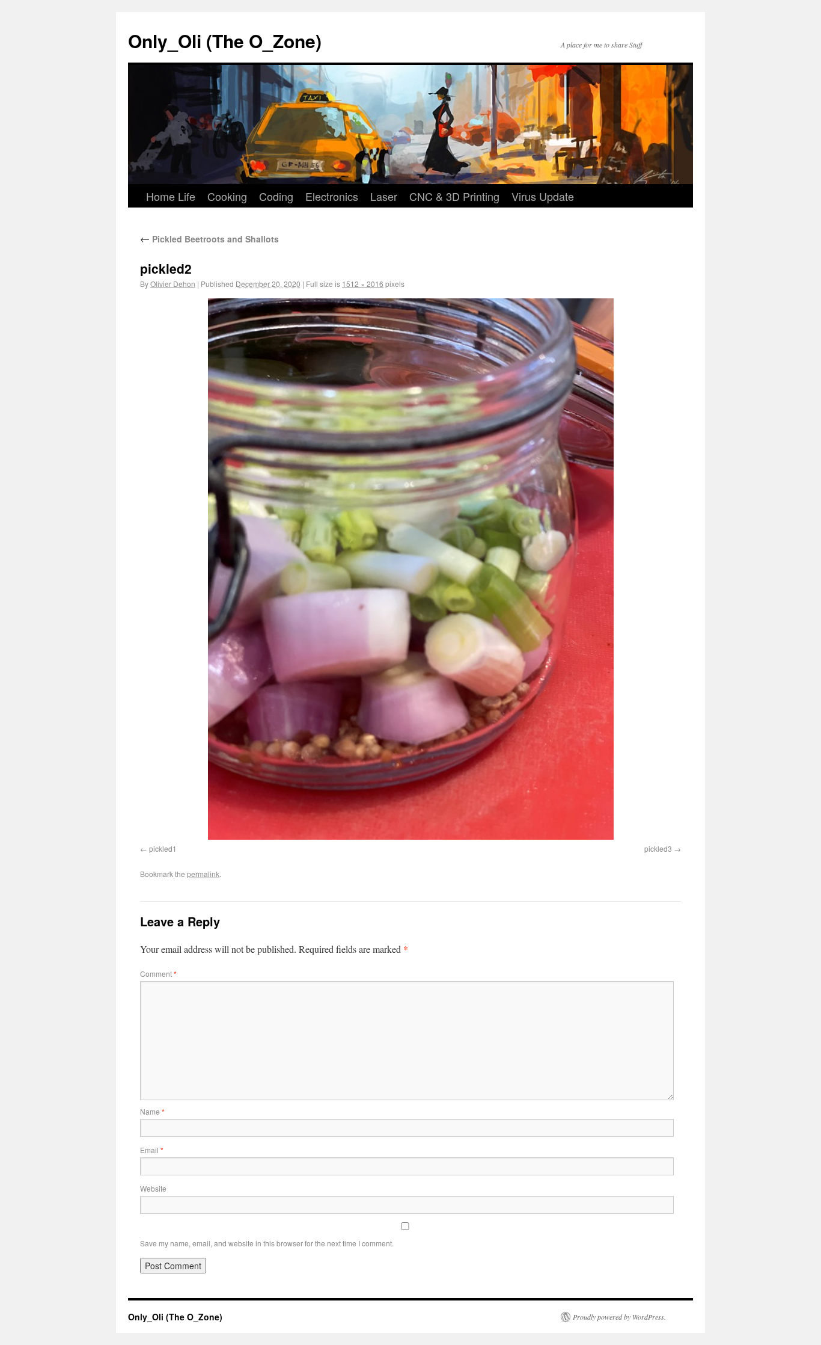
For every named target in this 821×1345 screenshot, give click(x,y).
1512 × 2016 (362, 284)
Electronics (331, 196)
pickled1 (163, 848)
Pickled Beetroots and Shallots (209, 239)
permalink (203, 874)
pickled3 (658, 848)
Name (152, 1111)
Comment (158, 973)
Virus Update (542, 196)
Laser (383, 196)
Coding (276, 196)
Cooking (227, 196)
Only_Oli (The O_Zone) (225, 41)
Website (153, 1188)
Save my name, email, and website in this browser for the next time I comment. (267, 1243)
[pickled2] (410, 569)
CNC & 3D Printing (454, 196)
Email (151, 1150)
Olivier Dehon (172, 284)
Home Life (170, 196)
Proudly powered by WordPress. (619, 1317)
